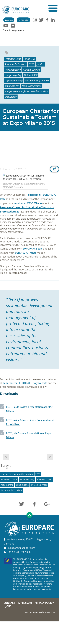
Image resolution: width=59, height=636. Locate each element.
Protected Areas (13, 58)
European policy (13, 75)
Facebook (34, 504)
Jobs (8, 606)
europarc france (9, 479)
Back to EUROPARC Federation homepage (16, 9)
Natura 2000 (31, 75)
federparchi (7, 484)
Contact (9, 603)
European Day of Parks (37, 80)
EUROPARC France (25, 252)
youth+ (40, 64)
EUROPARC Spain (33, 248)
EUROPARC (29, 58)
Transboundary (13, 69)
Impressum (25, 603)
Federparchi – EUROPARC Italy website (25, 383)
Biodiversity (11, 96)
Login (10, 20)
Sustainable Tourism (15, 64)
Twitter (21, 504)
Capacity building (14, 80)
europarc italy (27, 479)
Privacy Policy (44, 603)
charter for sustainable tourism (17, 474)
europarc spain (44, 479)
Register (24, 20)
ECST (31, 64)
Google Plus (47, 504)
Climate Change (31, 69)
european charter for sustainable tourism (26, 91)
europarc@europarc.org (21, 547)
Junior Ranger (12, 86)
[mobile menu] (52, 8)
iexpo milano (22, 484)
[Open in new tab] (54, 169)
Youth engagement (31, 86)
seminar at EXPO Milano (28, 203)
